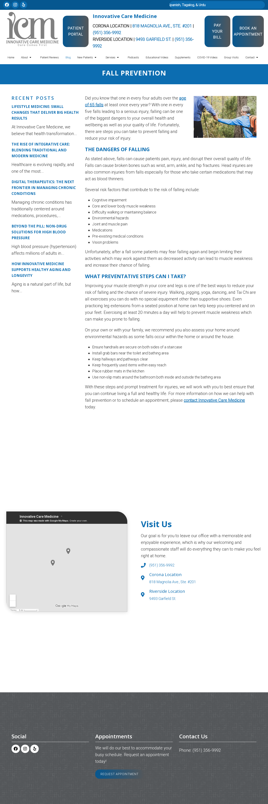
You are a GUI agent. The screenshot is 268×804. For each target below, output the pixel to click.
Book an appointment (248, 31)
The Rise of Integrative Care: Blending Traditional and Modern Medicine (41, 150)
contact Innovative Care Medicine (214, 400)
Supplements (183, 57)
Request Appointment (119, 774)
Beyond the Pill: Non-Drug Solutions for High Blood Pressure (39, 232)
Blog (68, 57)
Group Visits (231, 57)
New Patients (85, 57)
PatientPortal (76, 31)
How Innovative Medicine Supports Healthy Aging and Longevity (41, 269)
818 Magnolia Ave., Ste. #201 (163, 25)
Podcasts (133, 57)
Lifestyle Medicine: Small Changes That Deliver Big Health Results (45, 112)
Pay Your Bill (217, 31)
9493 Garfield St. (154, 39)
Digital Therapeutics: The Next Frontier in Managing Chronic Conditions (44, 187)
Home (11, 57)
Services (110, 57)
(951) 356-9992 (107, 32)
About (24, 57)
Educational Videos (157, 57)
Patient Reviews (49, 57)
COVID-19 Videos (207, 57)
